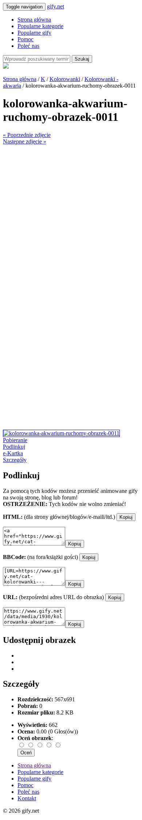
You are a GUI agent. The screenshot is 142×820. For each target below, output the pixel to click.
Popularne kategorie (40, 26)
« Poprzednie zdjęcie (27, 135)
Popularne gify (34, 33)
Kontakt (26, 798)
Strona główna (34, 19)
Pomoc (25, 39)
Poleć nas (28, 46)
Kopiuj (126, 517)
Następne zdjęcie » (24, 141)
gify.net (55, 6)
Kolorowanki (65, 79)
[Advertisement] (71, 216)
